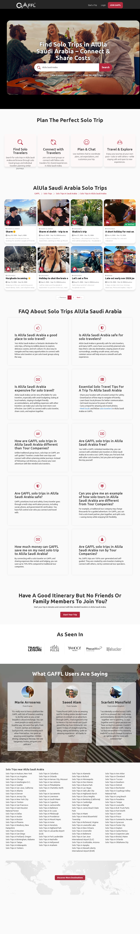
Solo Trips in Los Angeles (16, 776)
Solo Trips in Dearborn (114, 782)
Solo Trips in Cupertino (48, 802)
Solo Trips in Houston (15, 831)
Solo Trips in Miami (80, 814)
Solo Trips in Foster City (115, 825)
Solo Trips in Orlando (48, 776)
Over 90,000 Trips (93, 75)
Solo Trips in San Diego (15, 834)
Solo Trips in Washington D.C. (18, 782)
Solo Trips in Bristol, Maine (116, 837)
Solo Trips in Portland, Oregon (18, 837)
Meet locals (85, 408)
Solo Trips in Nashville (48, 839)
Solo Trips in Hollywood (49, 842)
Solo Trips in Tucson (113, 779)
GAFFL (37, 193)
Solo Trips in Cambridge (82, 802)
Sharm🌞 (11, 231)
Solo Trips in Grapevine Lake (117, 834)
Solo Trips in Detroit (113, 785)
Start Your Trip (70, 615)
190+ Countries (58, 75)
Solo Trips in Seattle (14, 785)
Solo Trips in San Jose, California (19, 788)
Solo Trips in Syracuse (114, 822)
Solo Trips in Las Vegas (81, 788)
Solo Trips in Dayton (113, 828)
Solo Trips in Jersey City (16, 796)
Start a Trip (92, 5)
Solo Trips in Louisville (114, 805)
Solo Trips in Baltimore (48, 808)
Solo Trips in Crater (113, 814)
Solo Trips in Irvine (46, 822)
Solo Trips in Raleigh (80, 805)
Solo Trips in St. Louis (48, 811)
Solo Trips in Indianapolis (16, 845)
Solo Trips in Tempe (113, 802)
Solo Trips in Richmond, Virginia (85, 822)
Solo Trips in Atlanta (14, 791)
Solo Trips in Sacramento (49, 794)
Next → (79, 297)
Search (106, 67)
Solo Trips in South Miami (49, 799)
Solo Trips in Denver (14, 794)
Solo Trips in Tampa (14, 842)
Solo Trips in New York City (17, 799)
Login (103, 5)
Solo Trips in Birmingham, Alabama (20, 839)
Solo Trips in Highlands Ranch (84, 794)
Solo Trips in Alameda (81, 773)
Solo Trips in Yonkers (15, 848)
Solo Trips (48, 193)
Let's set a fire (80, 278)
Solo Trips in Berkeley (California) (86, 799)
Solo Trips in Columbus (48, 773)
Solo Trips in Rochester (115, 788)
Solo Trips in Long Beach (115, 796)
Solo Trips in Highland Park (50, 828)
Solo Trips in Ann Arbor (115, 773)
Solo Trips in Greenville (82, 831)
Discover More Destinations (70, 878)
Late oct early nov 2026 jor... (120, 278)
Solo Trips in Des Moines (82, 782)
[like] (32, 204)
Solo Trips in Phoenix (14, 822)
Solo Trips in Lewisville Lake (84, 825)
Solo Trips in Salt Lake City (83, 791)
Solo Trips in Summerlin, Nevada (118, 819)
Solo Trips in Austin (14, 816)
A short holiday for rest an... (120, 231)
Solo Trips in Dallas (14, 814)
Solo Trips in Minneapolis (82, 779)
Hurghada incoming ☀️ (18, 278)
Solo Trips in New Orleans (83, 828)
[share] (32, 208)
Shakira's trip (79, 231)
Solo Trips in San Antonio (49, 782)
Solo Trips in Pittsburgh (49, 814)
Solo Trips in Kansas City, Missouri (53, 779)
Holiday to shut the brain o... (54, 278)
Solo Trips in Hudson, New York (19, 773)
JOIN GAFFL (115, 5)
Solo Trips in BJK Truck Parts (117, 808)
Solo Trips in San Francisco (17, 805)
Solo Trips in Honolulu (48, 825)
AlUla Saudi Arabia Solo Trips (70, 188)
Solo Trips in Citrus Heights (83, 796)
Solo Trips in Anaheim (48, 845)
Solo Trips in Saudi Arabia (66, 193)
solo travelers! (106, 408)
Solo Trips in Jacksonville (49, 805)
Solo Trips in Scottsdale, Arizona (85, 842)
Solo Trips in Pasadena (114, 799)
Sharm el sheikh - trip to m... (54, 231)
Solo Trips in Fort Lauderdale (51, 837)
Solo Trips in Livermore (48, 796)
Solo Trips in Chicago (14, 779)
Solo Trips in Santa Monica (116, 831)
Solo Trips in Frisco (113, 816)
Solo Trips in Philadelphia (49, 785)
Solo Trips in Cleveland (115, 776)
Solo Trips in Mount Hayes (50, 819)
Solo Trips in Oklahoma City (116, 842)
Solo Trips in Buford (80, 776)
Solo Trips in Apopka (80, 845)
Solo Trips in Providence (49, 816)
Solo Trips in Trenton (14, 802)
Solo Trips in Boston (14, 819)
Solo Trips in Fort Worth (115, 811)
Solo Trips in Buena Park (82, 785)
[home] (26, 5)
